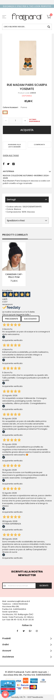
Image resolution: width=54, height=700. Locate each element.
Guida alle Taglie (11, 155)
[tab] (27, 200)
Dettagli (11, 199)
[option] (5, 112)
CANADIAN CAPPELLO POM (14, 276)
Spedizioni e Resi (16, 220)
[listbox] (27, 113)
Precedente (11, 318)
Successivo (30, 318)
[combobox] (27, 27)
